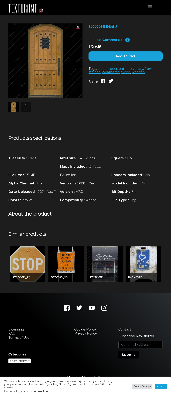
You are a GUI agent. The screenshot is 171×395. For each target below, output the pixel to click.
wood (125, 72)
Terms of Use (18, 338)
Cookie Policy (85, 329)
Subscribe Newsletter (136, 336)
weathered (111, 72)
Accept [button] (161, 386)
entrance (126, 69)
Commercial (113, 40)
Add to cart (126, 56)
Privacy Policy (85, 333)
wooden (138, 72)
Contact (124, 329)
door (113, 69)
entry (139, 69)
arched (103, 69)
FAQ (11, 333)
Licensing (16, 329)
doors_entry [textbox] (18, 361)
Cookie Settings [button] (142, 386)
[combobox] (19, 360)
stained (95, 72)
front (149, 69)
